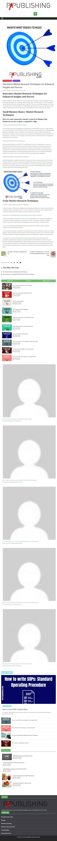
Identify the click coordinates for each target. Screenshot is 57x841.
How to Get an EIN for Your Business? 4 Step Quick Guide (25, 341)
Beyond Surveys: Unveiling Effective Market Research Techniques (18, 274)
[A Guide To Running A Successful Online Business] (7, 777)
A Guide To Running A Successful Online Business (23, 775)
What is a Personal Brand (18, 301)
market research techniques (13, 90)
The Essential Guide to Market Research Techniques (15, 271)
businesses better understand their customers (30, 215)
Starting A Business (7, 706)
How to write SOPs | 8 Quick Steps (20, 333)
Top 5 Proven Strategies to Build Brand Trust (22, 293)
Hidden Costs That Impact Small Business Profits (23, 317)
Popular (11, 281)
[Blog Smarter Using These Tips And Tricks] (7, 784)
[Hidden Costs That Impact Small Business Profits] (7, 318)
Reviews (3, 820)
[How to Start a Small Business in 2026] (6, 743)
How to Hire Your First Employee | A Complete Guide (24, 356)
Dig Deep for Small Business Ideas (17, 252)
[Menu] (2, 18)
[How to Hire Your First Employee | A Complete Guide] (7, 357)
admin (5, 90)
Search (35, 14)
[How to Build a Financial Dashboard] (7, 310)
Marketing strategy (6, 823)
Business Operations (7, 80)
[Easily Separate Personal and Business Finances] (7, 327)
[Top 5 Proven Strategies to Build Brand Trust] (7, 294)
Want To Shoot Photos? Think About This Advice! (13, 762)
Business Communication (8, 826)
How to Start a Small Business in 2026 (20, 743)
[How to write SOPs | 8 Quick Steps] (7, 335)
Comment (47, 281)
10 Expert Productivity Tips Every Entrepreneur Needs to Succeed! (39, 253)
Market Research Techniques (19, 125)
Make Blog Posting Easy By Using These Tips (22, 755)
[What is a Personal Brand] (7, 302)
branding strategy (18, 227)
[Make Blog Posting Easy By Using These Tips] (7, 757)
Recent (29, 281)
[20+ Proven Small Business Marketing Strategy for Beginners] (6, 735)
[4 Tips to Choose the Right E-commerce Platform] (7, 350)
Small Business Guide (7, 817)
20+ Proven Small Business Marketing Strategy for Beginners (25, 735)
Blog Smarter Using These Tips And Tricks (22, 783)
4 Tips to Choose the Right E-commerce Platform (23, 349)
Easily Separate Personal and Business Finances (23, 326)
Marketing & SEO (16, 80)
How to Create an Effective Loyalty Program (22, 285)
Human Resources (6, 833)
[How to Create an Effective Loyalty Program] (7, 286)
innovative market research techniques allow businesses (24, 238)
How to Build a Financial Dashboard (20, 309)
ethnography (39, 163)
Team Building (5, 830)
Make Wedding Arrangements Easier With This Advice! (15, 769)
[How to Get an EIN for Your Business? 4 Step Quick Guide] (7, 342)
